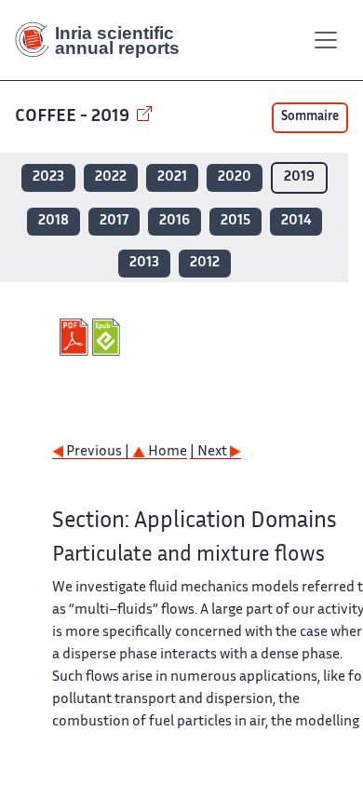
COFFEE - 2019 (74, 117)
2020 (234, 177)
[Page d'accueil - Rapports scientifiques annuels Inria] (104, 40)
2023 (48, 177)
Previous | (97, 452)
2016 (174, 221)
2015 (235, 221)
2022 (111, 177)
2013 (144, 263)
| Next (210, 452)
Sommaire (310, 117)
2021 (172, 177)
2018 (53, 221)
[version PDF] (76, 337)
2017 (114, 221)
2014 (296, 221)
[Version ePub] (108, 337)
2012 (205, 263)
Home (166, 452)
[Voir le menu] (326, 40)
